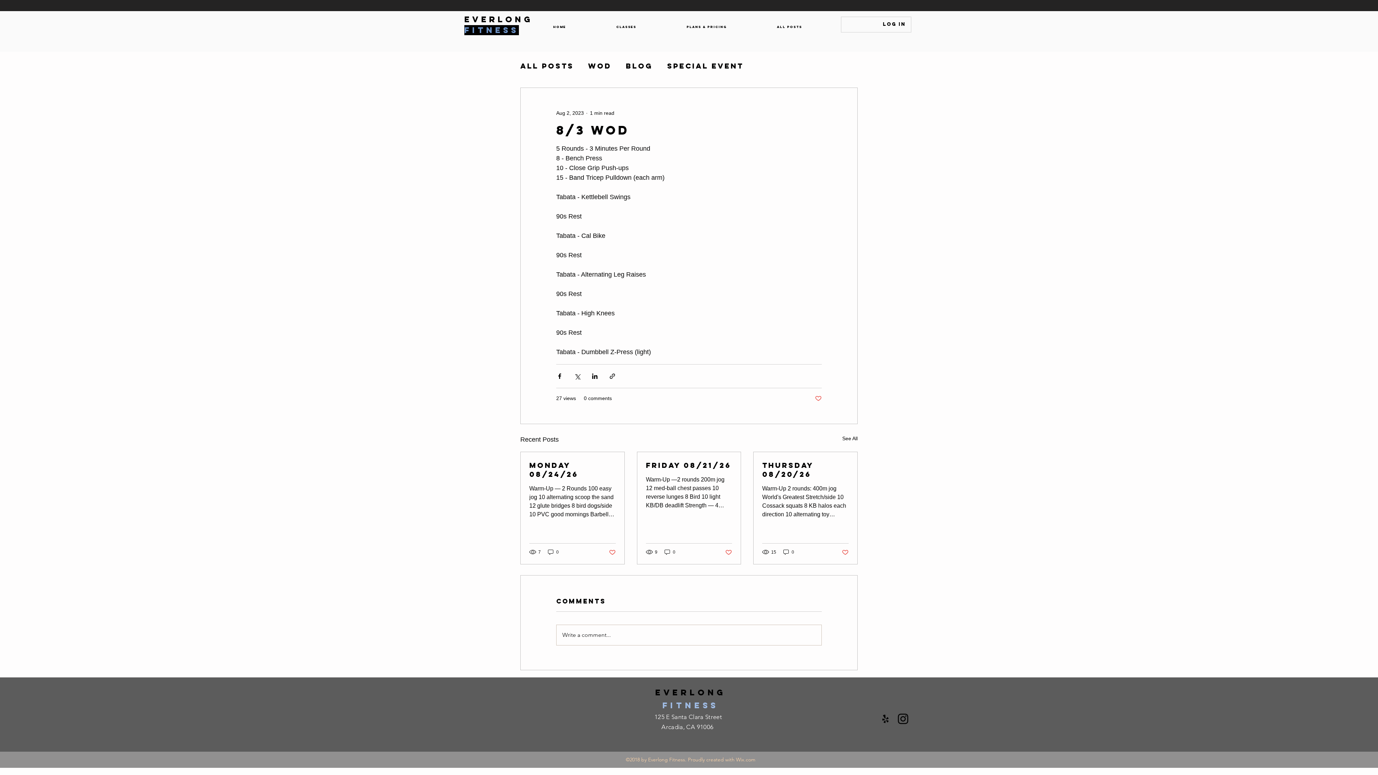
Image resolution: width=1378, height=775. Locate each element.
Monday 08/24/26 (553, 470)
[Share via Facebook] (559, 376)
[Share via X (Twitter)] (577, 376)
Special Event (705, 66)
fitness (690, 705)
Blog (639, 66)
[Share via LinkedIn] (594, 376)
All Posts (547, 66)
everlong (690, 692)
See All (850, 438)
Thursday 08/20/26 (788, 470)
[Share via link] (612, 376)
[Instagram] (903, 719)
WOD (599, 66)
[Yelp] (885, 719)
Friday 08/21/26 (688, 465)
